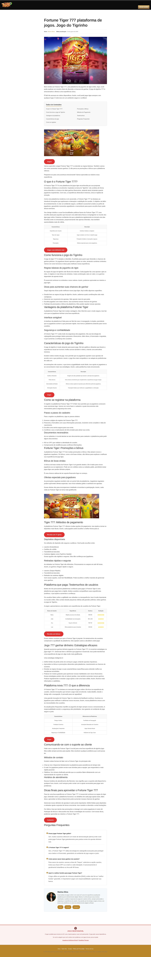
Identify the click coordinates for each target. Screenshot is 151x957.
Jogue (49, 161)
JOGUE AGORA (143, 7)
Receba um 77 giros (54, 534)
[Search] (141, 3)
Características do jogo (52, 119)
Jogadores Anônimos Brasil (70, 940)
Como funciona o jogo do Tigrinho (55, 112)
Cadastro (50, 820)
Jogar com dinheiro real (55, 250)
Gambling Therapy (84, 940)
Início (59, 948)
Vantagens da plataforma (53, 115)
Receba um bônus (53, 634)
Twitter (60, 907)
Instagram (76, 907)
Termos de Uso (89, 948)
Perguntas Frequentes (83, 119)
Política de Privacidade (79, 948)
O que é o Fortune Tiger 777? (54, 109)
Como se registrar (51, 122)
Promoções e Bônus (82, 109)
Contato (70, 948)
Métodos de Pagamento (83, 112)
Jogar (49, 395)
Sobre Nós (64, 948)
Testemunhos (81, 115)
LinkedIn (68, 907)
